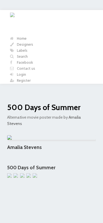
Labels (21, 51)
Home (21, 39)
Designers (24, 45)
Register (23, 81)
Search (22, 57)
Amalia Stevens (24, 147)
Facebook (24, 63)
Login (21, 75)
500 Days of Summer (43, 107)
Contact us (25, 69)
